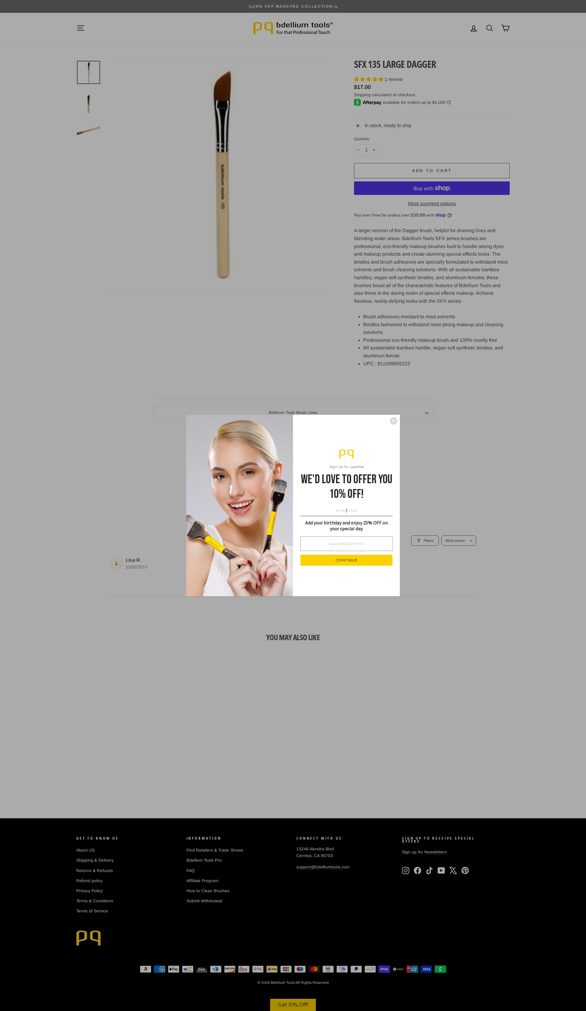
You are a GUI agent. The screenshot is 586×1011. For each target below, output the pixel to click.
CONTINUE (346, 560)
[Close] (393, 421)
